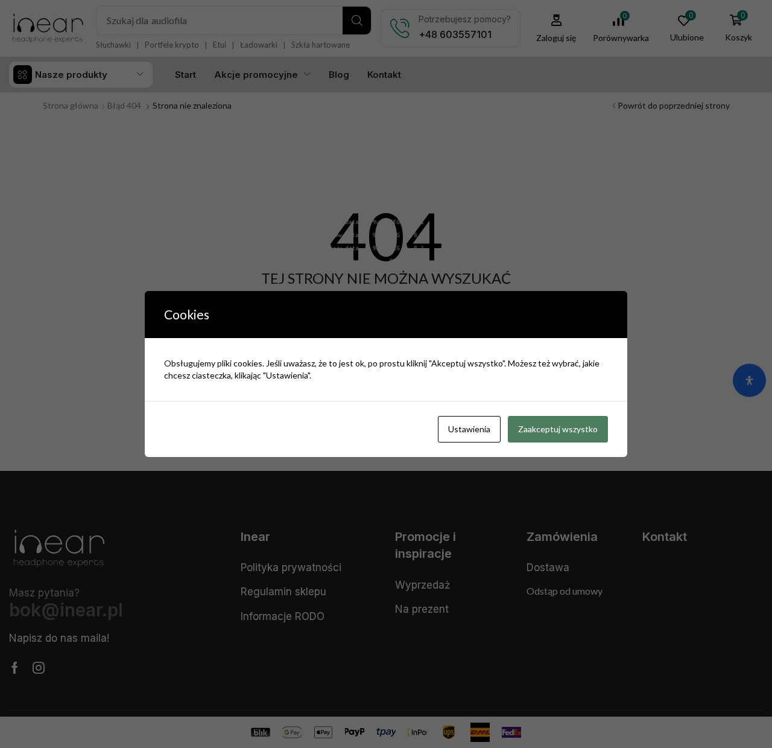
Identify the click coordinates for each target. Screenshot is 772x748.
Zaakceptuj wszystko (558, 429)
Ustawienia (469, 429)
